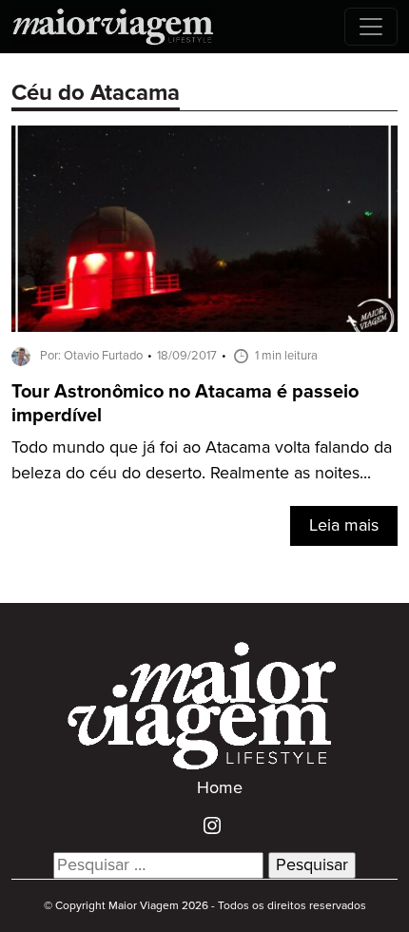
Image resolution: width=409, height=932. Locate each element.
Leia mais (344, 525)
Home (220, 788)
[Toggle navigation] (371, 27)
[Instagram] (205, 824)
